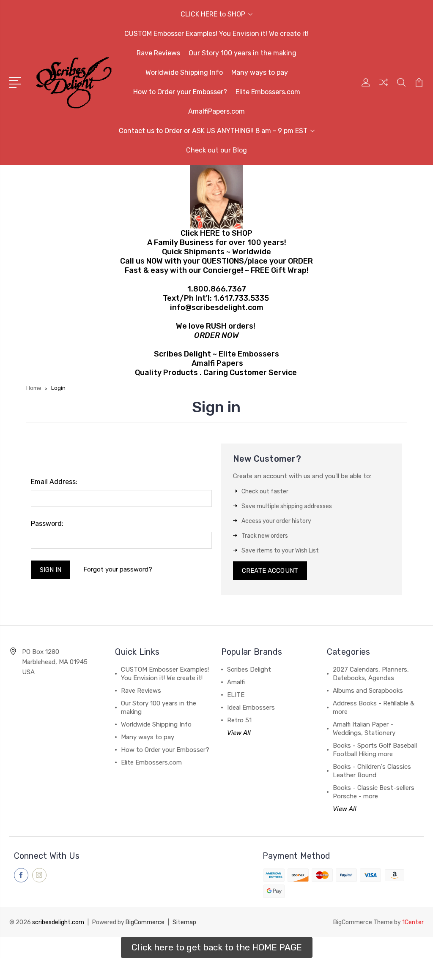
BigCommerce (145, 922)
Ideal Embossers (251, 707)
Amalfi (236, 682)
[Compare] (383, 87)
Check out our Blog (216, 150)
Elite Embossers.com (268, 92)
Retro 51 (239, 720)
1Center (413, 922)
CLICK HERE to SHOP (213, 14)
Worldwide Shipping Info (184, 72)
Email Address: (54, 482)
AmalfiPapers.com (216, 111)
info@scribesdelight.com (216, 307)
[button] (216, 947)
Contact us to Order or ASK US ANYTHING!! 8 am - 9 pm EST (213, 131)
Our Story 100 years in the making (242, 53)
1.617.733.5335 (241, 298)
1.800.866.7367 (216, 289)
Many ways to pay (259, 72)
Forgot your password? (117, 569)
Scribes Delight (249, 669)
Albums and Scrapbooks (368, 690)
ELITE (235, 695)
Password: (47, 524)
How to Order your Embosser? (180, 92)
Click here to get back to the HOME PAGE (217, 947)
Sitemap (184, 922)
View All (239, 733)
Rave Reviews (158, 53)
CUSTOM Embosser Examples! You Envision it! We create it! (216, 34)
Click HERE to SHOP (216, 233)
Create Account (270, 570)
